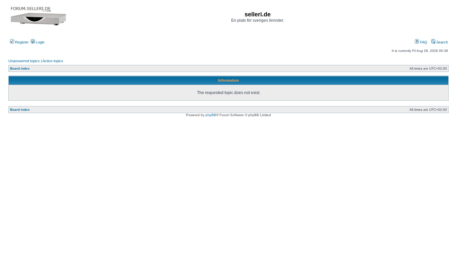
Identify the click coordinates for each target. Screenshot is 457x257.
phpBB (210, 115)
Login (39, 42)
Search (441, 42)
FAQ (423, 42)
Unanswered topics (24, 61)
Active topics (52, 61)
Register (21, 42)
